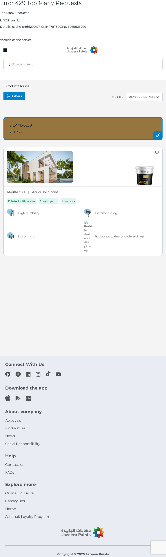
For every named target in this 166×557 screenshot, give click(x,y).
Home (10, 509)
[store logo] (83, 50)
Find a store (15, 428)
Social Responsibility (22, 444)
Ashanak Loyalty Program (27, 517)
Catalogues (15, 501)
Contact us (14, 465)
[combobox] (83, 64)
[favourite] (157, 153)
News (10, 436)
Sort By (117, 97)
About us (13, 420)
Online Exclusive (19, 493)
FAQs (9, 472)
